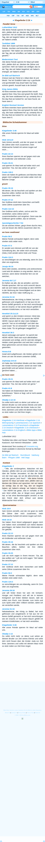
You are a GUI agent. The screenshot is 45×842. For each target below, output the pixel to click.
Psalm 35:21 (7, 163)
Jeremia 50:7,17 (9, 281)
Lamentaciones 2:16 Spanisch (27, 423)
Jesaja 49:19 (7, 266)
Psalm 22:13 (7, 154)
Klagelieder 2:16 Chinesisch (26, 428)
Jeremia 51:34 (8, 297)
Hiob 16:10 (7, 520)
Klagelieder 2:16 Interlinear (13, 420)
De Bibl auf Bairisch (11, 76)
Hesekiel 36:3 (8, 333)
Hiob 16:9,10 (7, 140)
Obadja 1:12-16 (8, 400)
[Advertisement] (22, 668)
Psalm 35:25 (7, 553)
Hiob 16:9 (6, 509)
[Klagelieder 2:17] (42, 380)
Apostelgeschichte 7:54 (12, 223)
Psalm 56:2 (7, 236)
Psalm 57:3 (7, 246)
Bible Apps (31, 430)
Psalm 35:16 (7, 188)
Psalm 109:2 (7, 172)
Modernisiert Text (10, 59)
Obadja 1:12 (7, 634)
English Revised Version (13, 105)
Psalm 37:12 (7, 200)
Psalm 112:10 (8, 209)
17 (2, 490)
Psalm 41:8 (7, 388)
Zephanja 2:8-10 (9, 361)
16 (27, 478)
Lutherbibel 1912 (9, 27)
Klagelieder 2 (8, 466)
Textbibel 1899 (8, 43)
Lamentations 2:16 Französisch (15, 425)
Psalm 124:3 (7, 257)
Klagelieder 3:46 (9, 131)
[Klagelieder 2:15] (2, 380)
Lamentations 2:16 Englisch (13, 430)
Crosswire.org (32, 446)
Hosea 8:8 (6, 352)
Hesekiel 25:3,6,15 (10, 314)
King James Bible (10, 89)
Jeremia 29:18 (8, 590)
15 (4, 468)
